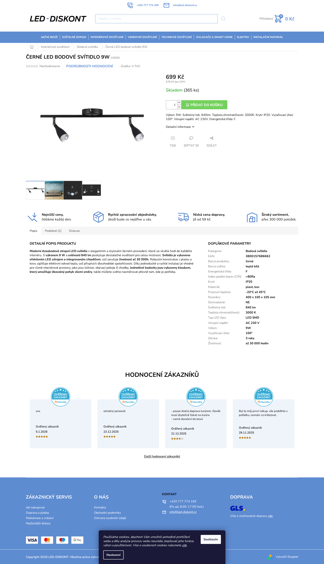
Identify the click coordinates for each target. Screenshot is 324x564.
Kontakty (100, 507)
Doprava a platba (37, 513)
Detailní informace (178, 127)
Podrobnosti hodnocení (89, 66)
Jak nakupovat (35, 507)
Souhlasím (211, 539)
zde (184, 545)
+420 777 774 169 (182, 501)
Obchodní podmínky (107, 513)
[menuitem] (49, 37)
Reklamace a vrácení (40, 518)
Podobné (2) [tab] (53, 231)
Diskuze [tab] (74, 231)
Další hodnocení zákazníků (162, 456)
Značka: (131, 66)
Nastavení (113, 555)
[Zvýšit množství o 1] (179, 102)
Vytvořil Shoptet (287, 557)
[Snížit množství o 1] (179, 107)
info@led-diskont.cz (183, 512)
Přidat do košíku (206, 105)
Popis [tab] (33, 231)
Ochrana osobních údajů (110, 518)
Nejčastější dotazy (38, 523)
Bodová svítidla (256, 251)
